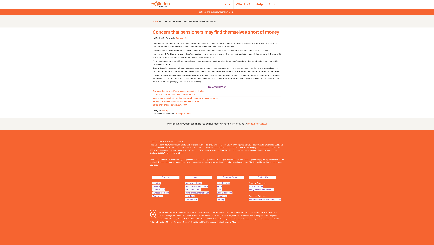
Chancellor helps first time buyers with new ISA (174, 94)
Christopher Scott (182, 38)
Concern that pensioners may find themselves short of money (216, 32)
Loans (226, 4)
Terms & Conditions (192, 222)
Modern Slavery (231, 222)
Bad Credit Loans (192, 190)
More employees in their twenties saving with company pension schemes (185, 98)
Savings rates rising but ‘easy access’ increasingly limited (178, 91)
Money (165, 110)
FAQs (219, 186)
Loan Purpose (191, 199)
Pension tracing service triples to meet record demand (177, 101)
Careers (156, 186)
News (219, 190)
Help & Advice (223, 183)
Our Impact (158, 196)
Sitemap (220, 199)
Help (259, 4)
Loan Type (189, 196)
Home (155, 21)
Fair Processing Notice (212, 222)
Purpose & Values (161, 193)
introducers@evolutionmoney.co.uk (265, 199)
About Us (157, 183)
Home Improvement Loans (197, 193)
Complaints (222, 196)
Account (275, 4)
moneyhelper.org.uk (257, 123)
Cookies (177, 222)
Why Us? (243, 4)
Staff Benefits (159, 190)
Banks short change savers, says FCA (170, 105)
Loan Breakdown (224, 193)
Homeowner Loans (193, 183)
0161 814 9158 (256, 186)
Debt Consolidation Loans (196, 186)
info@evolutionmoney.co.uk (261, 190)
